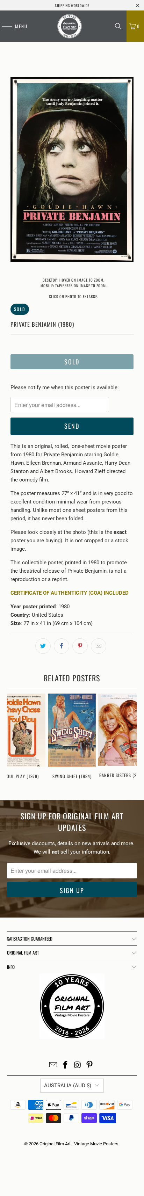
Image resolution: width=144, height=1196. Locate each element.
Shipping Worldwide (72, 5)
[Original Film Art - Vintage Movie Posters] (69, 26)
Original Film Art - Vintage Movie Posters (78, 1143)
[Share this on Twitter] (43, 646)
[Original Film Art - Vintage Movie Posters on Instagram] (77, 1065)
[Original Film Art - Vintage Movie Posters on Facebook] (65, 1065)
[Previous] (15, 170)
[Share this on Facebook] (61, 646)
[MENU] (3, 26)
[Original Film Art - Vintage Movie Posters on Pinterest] (90, 1065)
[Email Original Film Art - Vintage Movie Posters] (53, 1065)
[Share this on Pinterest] (80, 646)
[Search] (118, 26)
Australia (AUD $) (67, 1085)
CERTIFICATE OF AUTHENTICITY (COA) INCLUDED (69, 593)
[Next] (128, 170)
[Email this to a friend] (98, 646)
